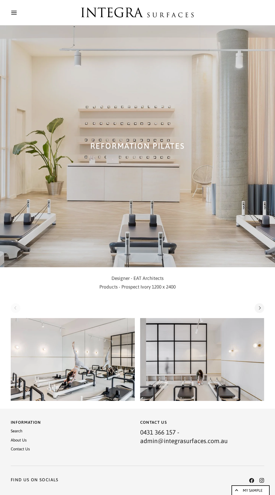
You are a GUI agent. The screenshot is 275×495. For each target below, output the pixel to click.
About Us (19, 440)
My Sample (253, 490)
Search (16, 431)
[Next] (259, 308)
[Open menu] (19, 12)
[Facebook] (251, 480)
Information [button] (26, 422)
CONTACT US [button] (153, 422)
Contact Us (20, 449)
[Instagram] (261, 480)
